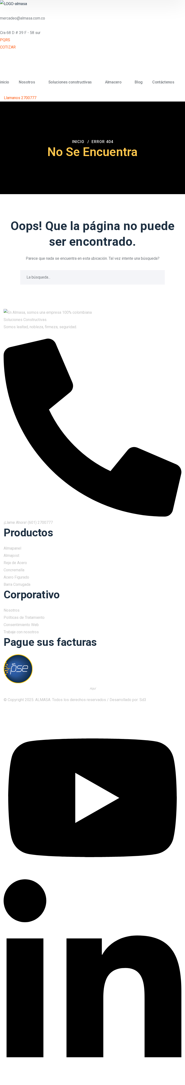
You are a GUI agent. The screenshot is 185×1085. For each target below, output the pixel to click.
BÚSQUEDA (157, 277)
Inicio (78, 141)
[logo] (13, 3)
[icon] (176, 715)
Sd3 (142, 699)
